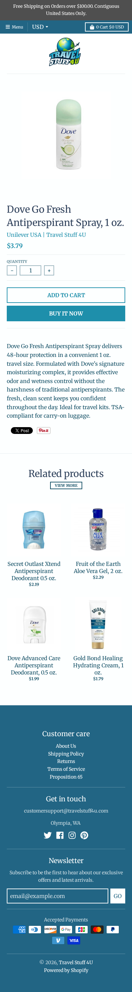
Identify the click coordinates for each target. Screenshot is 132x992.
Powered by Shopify (66, 970)
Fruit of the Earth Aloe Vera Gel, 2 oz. (98, 567)
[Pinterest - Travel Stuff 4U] (84, 835)
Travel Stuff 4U (76, 962)
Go (118, 896)
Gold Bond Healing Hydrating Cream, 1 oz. (98, 665)
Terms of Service (66, 769)
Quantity (17, 261)
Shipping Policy (66, 754)
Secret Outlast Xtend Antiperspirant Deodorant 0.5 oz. (34, 570)
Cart (110, 27)
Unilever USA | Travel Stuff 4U (46, 234)
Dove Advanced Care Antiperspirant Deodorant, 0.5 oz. (33, 665)
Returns (66, 761)
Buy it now (66, 313)
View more (66, 485)
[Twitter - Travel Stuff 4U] (48, 835)
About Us (66, 746)
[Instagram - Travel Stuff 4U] (72, 835)
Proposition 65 (66, 777)
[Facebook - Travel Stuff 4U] (60, 835)
